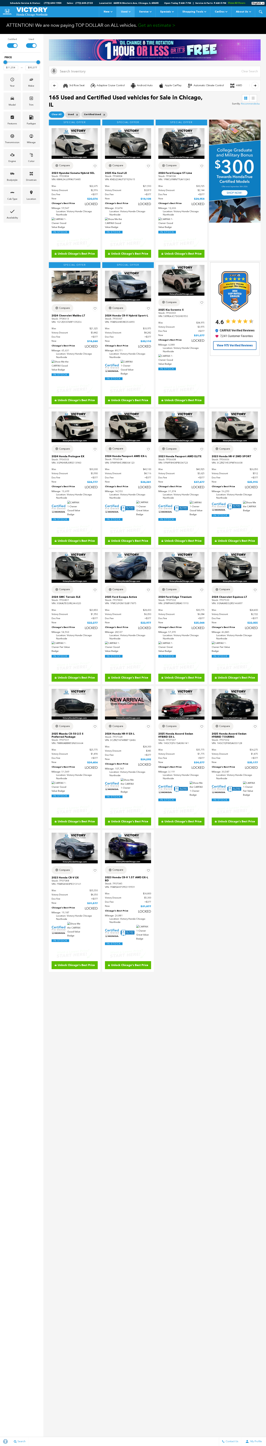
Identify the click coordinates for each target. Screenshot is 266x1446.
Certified (12, 39)
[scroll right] (255, 85)
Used (124, 11)
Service (144, 11)
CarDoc (219, 11)
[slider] (5, 62)
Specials (165, 11)
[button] (260, 11)
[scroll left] (54, 85)
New (106, 11)
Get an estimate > (156, 25)
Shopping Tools (192, 11)
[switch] (12, 43)
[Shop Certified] (155, 50)
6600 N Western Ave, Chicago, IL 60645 (136, 3)
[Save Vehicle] (95, 166)
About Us (242, 11)
